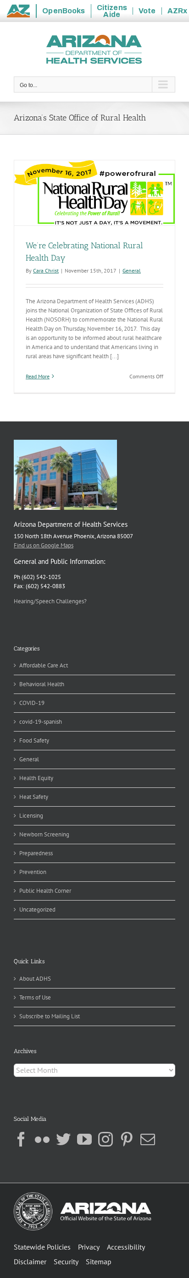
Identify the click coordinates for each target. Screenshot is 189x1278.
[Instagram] (105, 1139)
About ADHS (35, 979)
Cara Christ (46, 270)
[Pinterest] (126, 1139)
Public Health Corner (45, 891)
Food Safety (34, 740)
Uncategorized (37, 909)
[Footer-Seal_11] (82, 1195)
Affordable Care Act (43, 665)
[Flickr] (42, 1139)
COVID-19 (31, 703)
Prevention (32, 872)
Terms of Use (35, 997)
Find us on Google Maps (43, 545)
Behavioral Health (41, 684)
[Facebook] (21, 1139)
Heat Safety (33, 797)
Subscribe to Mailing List (49, 1016)
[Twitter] (63, 1139)
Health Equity (36, 778)
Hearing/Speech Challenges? (50, 601)
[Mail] (147, 1139)
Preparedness (36, 853)
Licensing (31, 815)
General (131, 270)
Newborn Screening (44, 834)
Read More (38, 376)
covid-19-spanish (40, 722)
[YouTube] (84, 1139)
